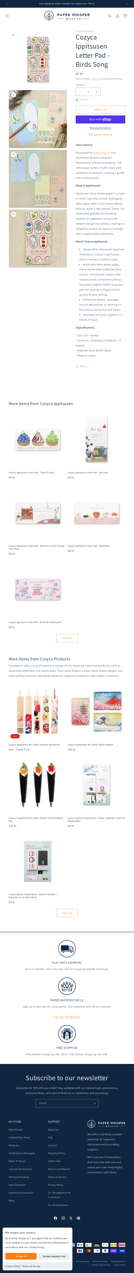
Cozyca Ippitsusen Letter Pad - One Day (88, 472)
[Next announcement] (127, 4)
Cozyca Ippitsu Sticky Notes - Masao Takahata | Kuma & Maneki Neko (96, 819)
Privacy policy (82, 1261)
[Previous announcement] (7, 4)
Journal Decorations (20, 1169)
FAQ (50, 1137)
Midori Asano (101, 153)
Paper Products (17, 1161)
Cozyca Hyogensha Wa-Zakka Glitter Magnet (90, 744)
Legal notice (119, 1265)
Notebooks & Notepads (22, 1153)
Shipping (95, 78)
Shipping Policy (56, 1153)
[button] (7, 16)
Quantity (80, 84)
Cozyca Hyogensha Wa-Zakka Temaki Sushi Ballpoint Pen (36, 819)
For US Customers (58, 1205)
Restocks (14, 1145)
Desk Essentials (17, 1184)
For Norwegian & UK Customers (59, 1195)
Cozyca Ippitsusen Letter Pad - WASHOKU (89, 546)
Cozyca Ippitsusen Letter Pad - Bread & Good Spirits (35, 622)
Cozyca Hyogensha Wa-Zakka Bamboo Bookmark (34, 744)
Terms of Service (31, 1266)
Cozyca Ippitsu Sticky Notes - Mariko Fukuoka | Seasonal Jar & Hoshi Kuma (33, 896)
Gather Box (54, 1161)
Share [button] (83, 366)
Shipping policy (118, 1261)
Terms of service (100, 1261)
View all (67, 638)
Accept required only (54, 1256)
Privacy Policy (12, 1266)
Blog (11, 1200)
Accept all (21, 1256)
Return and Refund (58, 1169)
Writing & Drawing (19, 1177)
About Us (53, 1129)
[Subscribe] (94, 1103)
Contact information (101, 1265)
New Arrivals (16, 1129)
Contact (52, 1145)
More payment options (100, 127)
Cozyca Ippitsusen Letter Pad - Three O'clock (31, 472)
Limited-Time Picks (19, 1137)
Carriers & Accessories (21, 1192)
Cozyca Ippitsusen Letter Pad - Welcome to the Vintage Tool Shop (37, 547)
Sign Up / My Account (67, 1017)
